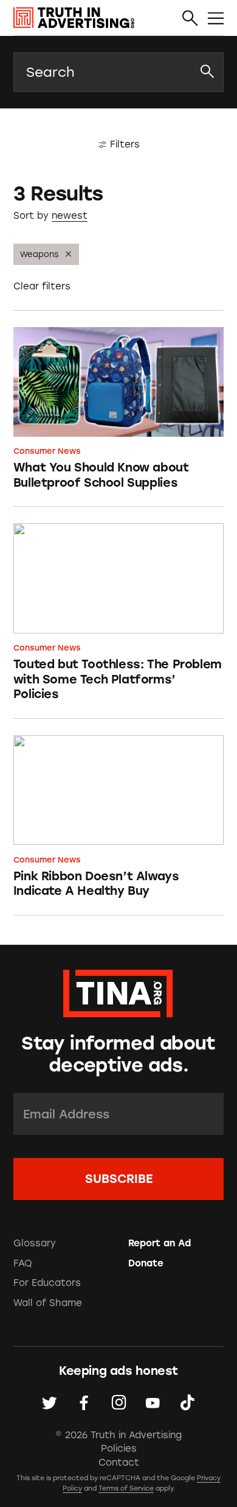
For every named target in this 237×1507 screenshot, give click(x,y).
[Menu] (216, 18)
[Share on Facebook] (84, 1403)
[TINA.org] (118, 991)
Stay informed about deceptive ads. (118, 1054)
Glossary (34, 1243)
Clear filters (41, 286)
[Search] (190, 18)
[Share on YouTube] (152, 1403)
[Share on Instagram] (118, 1403)
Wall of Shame (47, 1302)
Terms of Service (126, 1488)
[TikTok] (187, 1403)
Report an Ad (159, 1243)
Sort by (31, 215)
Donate (145, 1263)
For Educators (47, 1282)
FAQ (22, 1263)
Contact (118, 1462)
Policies (119, 1448)
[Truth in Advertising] (73, 18)
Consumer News (47, 451)
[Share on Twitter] (49, 1403)
